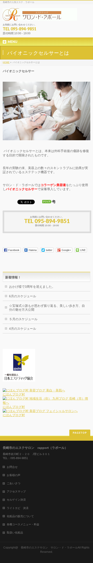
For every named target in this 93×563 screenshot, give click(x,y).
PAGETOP (80, 432)
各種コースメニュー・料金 (23, 524)
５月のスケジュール (23, 319)
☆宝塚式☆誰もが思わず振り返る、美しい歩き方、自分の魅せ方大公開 (47, 307)
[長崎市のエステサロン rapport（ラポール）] (40, 15)
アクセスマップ (16, 491)
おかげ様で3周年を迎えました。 (32, 286)
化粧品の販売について (20, 516)
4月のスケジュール (22, 328)
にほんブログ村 (14, 394)
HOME (6, 62)
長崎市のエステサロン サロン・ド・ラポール (49, 547)
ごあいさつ (13, 483)
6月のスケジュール (22, 296)
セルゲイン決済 (16, 499)
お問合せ (12, 467)
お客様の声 (13, 475)
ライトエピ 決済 (17, 508)
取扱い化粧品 (15, 532)
